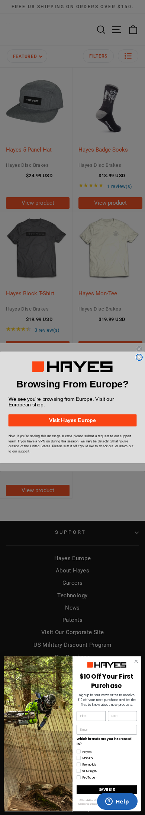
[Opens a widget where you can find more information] (117, 802)
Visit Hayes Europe (72, 420)
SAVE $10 (107, 789)
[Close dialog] (139, 357)
